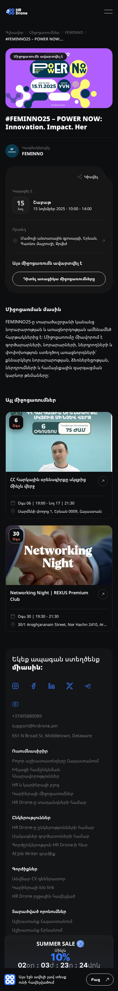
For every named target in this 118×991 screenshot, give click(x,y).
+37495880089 (27, 716)
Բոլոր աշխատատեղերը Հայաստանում (55, 761)
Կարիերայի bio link (33, 887)
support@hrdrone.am (35, 726)
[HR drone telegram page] (88, 686)
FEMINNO (74, 32)
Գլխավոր (14, 32)
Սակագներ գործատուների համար (50, 836)
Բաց (95, 979)
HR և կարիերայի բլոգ (35, 785)
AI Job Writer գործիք (33, 853)
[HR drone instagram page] (15, 686)
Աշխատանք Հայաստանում (42, 921)
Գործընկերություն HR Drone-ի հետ (50, 845)
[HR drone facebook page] (33, 686)
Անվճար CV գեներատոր (39, 879)
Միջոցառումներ (44, 32)
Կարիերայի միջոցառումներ (43, 793)
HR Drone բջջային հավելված (43, 896)
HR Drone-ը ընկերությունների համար (53, 827)
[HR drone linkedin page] (51, 686)
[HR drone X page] (69, 686)
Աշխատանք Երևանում (37, 930)
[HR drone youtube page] (15, 704)
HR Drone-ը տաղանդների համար (49, 802)
